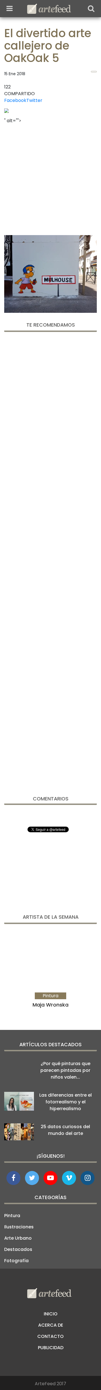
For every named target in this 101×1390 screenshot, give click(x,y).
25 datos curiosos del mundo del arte (65, 1130)
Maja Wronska (50, 1004)
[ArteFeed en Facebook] (13, 1178)
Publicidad (50, 1347)
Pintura (12, 1215)
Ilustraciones (19, 1227)
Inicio (51, 1314)
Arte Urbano (18, 1238)
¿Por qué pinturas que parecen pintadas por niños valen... (65, 1070)
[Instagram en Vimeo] (88, 1178)
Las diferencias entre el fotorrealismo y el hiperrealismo (65, 1102)
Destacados (18, 1249)
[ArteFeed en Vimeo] (69, 1178)
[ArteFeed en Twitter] (32, 1178)
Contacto (50, 1336)
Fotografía (16, 1260)
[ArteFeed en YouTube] (50, 1178)
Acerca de (50, 1325)
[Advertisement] (50, 177)
